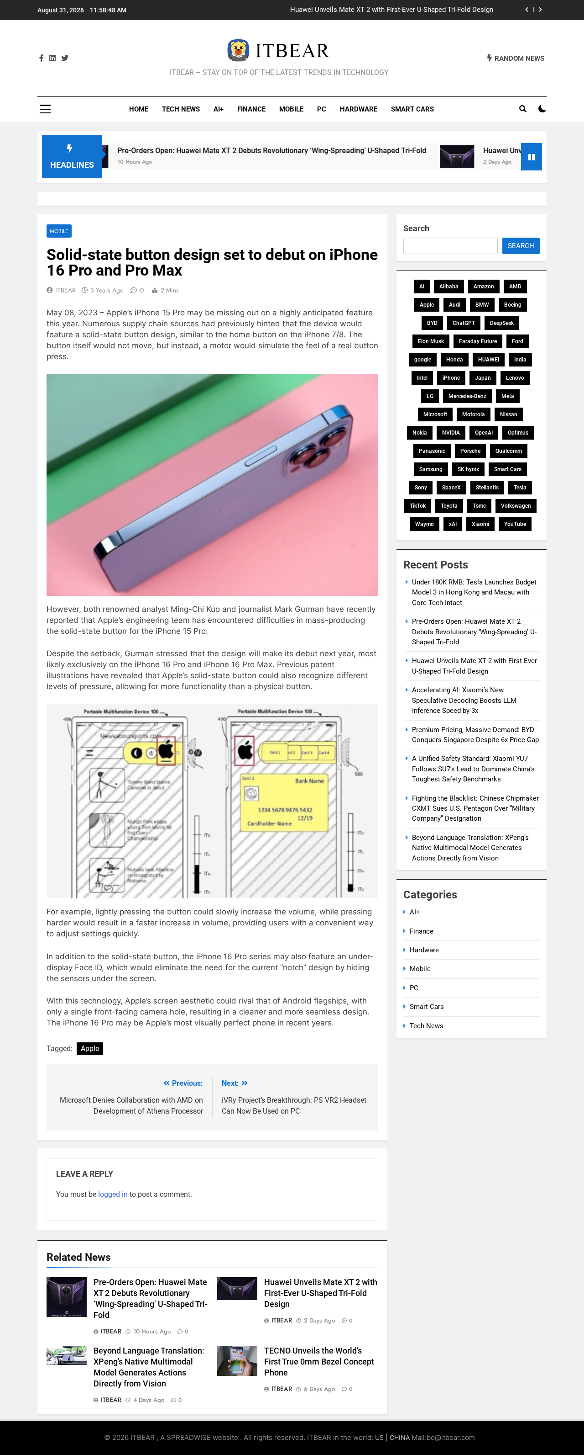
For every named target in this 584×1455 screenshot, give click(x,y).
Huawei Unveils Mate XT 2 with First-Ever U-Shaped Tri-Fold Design (320, 1293)
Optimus (518, 433)
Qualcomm (508, 451)
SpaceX (451, 487)
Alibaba (449, 286)
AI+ (219, 109)
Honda (454, 359)
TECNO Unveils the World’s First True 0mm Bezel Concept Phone (319, 1361)
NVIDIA (451, 433)
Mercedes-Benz (467, 396)
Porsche (470, 451)
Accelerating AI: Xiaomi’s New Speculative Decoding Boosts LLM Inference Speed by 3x (360, 10)
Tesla (520, 487)
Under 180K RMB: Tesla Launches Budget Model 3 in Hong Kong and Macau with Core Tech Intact (474, 592)
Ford (517, 341)
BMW (482, 305)
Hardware (358, 109)
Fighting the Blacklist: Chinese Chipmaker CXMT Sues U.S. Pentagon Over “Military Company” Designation (475, 808)
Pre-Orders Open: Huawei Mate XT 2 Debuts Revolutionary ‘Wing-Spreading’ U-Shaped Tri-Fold (222, 150)
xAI (453, 524)
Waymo (424, 524)
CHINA (400, 1437)
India (520, 359)
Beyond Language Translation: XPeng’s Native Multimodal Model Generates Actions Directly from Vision (470, 848)
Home (138, 109)
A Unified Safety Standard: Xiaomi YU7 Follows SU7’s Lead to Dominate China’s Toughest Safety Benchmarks (473, 768)
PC (321, 109)
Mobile (291, 109)
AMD (515, 286)
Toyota (449, 506)
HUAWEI (488, 359)
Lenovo (515, 378)
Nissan (508, 414)
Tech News (181, 109)
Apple (90, 1048)
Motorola (473, 414)
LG (430, 396)
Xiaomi (480, 524)
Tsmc (479, 506)
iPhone (451, 378)
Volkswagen (516, 506)
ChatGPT (464, 323)
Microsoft (435, 414)
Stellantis (487, 487)
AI (421, 286)
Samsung (431, 469)
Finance (251, 109)
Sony (421, 487)
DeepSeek (502, 323)
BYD (432, 323)
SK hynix (468, 469)
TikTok (418, 506)
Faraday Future (478, 341)
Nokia (419, 433)
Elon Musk (431, 341)
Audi (454, 305)
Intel (422, 378)
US (379, 1437)
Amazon (484, 286)
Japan (483, 378)
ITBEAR (66, 290)
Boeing (512, 305)
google (422, 359)
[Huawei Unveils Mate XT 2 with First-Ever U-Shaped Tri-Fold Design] (407, 156)
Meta (507, 396)
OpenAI (484, 433)
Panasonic (432, 451)
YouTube (515, 524)
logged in (113, 1194)
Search (416, 228)
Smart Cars (412, 109)
